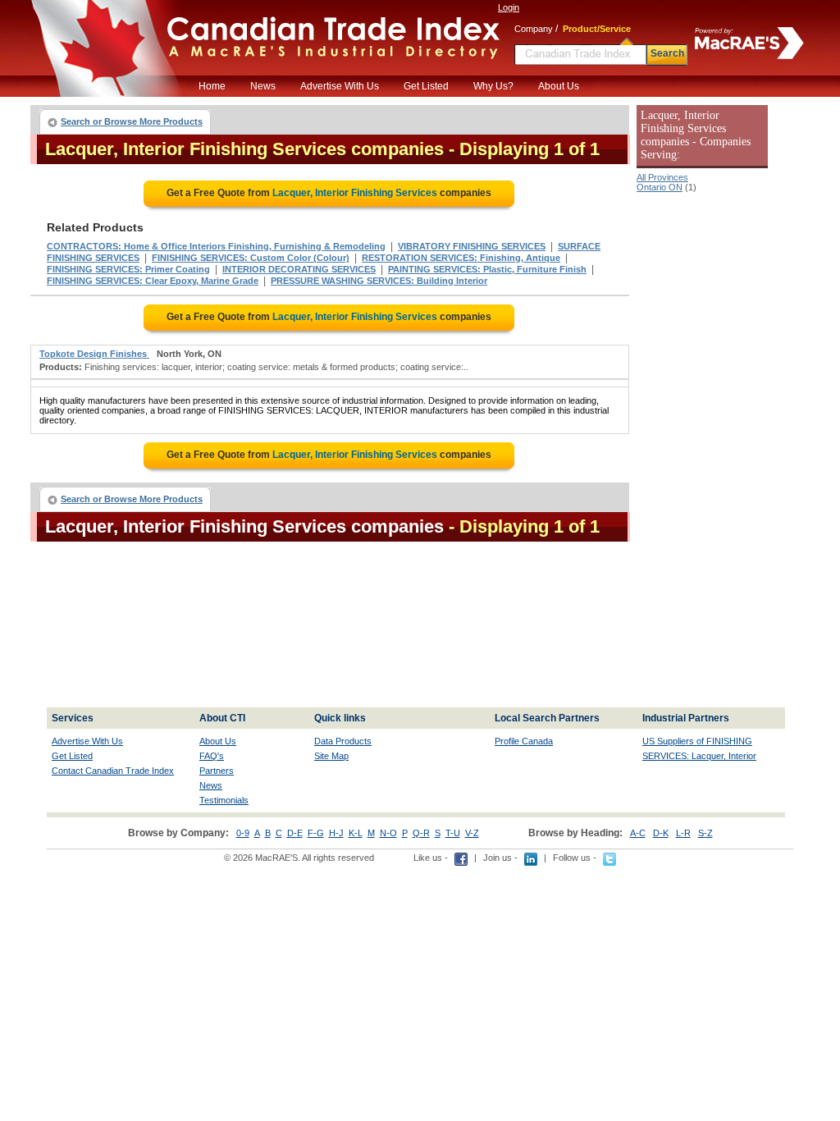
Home (212, 86)
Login (508, 7)
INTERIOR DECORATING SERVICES (299, 269)
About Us (558, 86)
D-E (295, 833)
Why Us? (493, 86)
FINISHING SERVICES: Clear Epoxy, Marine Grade (152, 281)
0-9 (242, 833)
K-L (356, 833)
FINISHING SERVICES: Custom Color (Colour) (250, 258)
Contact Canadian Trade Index (113, 771)
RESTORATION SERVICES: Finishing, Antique (461, 258)
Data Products (343, 741)
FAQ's (211, 756)
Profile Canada (524, 741)
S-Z (705, 833)
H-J (336, 833)
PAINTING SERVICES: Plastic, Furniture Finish (487, 269)
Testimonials (224, 800)
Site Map (331, 756)
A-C (638, 833)
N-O (388, 833)
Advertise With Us (339, 86)
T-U (452, 833)
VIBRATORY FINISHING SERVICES (472, 246)
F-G (316, 833)
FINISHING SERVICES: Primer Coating (128, 269)
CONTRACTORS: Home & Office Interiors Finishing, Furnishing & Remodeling (216, 246)
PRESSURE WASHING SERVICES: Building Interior (379, 281)
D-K (661, 833)
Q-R (421, 833)
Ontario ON (659, 187)
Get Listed (426, 86)
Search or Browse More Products (132, 121)
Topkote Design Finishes (94, 354)
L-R (683, 833)
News (263, 86)
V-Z (472, 833)
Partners (216, 771)
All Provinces (662, 177)
